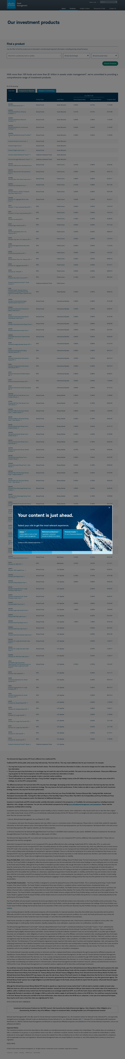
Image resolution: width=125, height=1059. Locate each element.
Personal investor (70, 532)
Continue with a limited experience (29, 542)
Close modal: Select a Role (109, 507)
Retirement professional (50, 532)
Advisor (21, 532)
